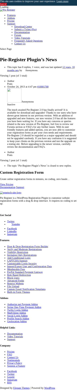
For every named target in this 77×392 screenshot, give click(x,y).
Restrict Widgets (15, 283)
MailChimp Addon (16, 313)
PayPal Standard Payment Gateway (25, 272)
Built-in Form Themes (18, 292)
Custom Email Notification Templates (26, 289)
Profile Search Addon (18, 318)
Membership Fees (16, 269)
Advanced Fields (15, 280)
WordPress (49, 388)
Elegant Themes (21, 388)
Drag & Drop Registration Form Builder (27, 246)
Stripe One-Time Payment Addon (24, 307)
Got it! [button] (3, 4)
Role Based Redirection (19, 275)
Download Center (23, 26)
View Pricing (6, 184)
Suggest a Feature (16, 366)
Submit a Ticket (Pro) (25, 29)
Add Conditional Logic (19, 258)
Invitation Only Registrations (22, 255)
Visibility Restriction (17, 252)
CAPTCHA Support (17, 260)
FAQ (9, 354)
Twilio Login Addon (17, 310)
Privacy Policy (14, 363)
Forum (17, 35)
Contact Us (19, 43)
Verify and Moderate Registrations (24, 249)
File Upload (13, 286)
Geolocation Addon (17, 321)
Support (11, 23)
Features (11, 15)
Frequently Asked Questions (28, 41)
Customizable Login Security (22, 263)
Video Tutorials (22, 38)
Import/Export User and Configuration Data (29, 266)
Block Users (13, 278)
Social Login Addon (17, 315)
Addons (11, 18)
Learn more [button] (62, 1)
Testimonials (13, 360)
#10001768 (43, 86)
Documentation (22, 32)
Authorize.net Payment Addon (22, 304)
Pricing (11, 21)
